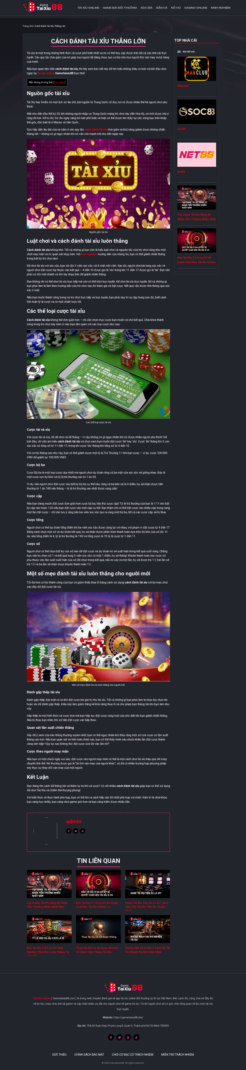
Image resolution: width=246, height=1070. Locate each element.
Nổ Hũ (176, 8)
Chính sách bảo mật (89, 1054)
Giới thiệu (59, 1054)
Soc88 (181, 129)
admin (74, 821)
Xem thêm (59, 82)
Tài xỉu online (88, 8)
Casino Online (195, 8)
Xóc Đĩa (146, 8)
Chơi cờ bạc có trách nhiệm (132, 1054)
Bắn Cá (161, 8)
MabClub (183, 86)
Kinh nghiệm (220, 8)
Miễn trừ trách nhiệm (177, 1054)
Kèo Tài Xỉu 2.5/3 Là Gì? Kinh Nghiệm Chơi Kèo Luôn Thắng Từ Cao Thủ (48, 952)
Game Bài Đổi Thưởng (120, 8)
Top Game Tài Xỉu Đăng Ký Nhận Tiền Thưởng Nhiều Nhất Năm (196, 219)
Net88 (181, 171)
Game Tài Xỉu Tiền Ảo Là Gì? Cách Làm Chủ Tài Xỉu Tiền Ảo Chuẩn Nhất (146, 907)
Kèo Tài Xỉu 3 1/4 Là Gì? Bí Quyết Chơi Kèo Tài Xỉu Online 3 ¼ (196, 262)
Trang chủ (28, 26)
